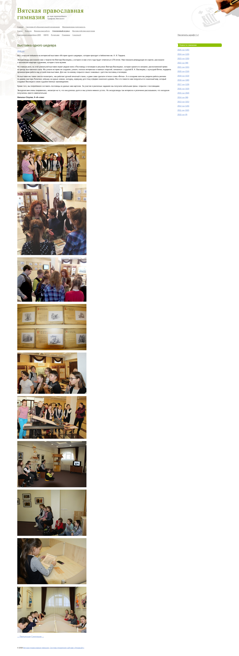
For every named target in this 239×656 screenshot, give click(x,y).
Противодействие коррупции (83, 31)
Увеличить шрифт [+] (188, 34)
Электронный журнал (61, 31)
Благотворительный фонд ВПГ (29, 35)
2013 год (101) (183, 102)
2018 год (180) (183, 80)
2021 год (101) (183, 67)
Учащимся (66, 35)
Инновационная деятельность (73, 27)
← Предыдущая (24, 637)
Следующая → (37, 637)
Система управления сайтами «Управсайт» (67, 648)
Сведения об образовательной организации (43, 27)
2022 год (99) (182, 63)
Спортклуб (76, 35)
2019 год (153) (183, 76)
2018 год (20, 51)
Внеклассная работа (42, 31)
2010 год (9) (182, 115)
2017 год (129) (183, 84)
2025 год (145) (183, 50)
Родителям (55, 35)
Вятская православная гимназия (36, 648)
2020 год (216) (183, 71)
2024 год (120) (183, 54)
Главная (20, 27)
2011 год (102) (183, 110)
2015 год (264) (183, 93)
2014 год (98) (182, 97)
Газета (19, 31)
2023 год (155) (183, 59)
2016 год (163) (183, 89)
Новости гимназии (188, 45)
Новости (28, 31)
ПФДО (46, 35)
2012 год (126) (183, 106)
